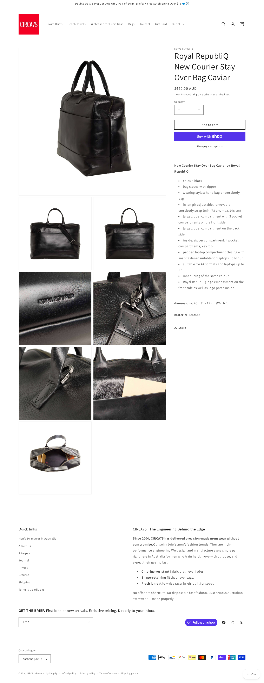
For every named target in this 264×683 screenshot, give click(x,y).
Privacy (23, 568)
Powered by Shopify (46, 673)
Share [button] (182, 328)
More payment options (210, 146)
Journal (24, 560)
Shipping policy (129, 673)
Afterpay (24, 553)
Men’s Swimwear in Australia (37, 539)
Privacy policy (87, 673)
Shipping (198, 94)
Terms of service (108, 673)
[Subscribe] (88, 622)
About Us (25, 546)
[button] (177, 24)
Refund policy (68, 673)
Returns (24, 575)
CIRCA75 (31, 673)
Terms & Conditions (32, 589)
